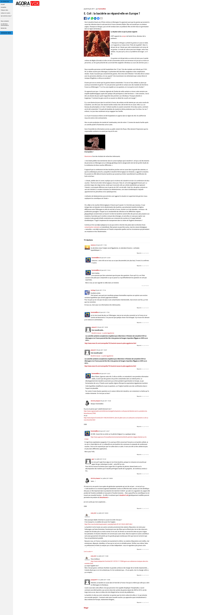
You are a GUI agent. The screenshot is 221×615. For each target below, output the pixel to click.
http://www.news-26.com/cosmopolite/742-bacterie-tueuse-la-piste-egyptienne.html (110, 343)
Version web (6, 33)
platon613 (94, 327)
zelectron (93, 245)
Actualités (3, 7)
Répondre (139, 253)
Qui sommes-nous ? (6, 16)
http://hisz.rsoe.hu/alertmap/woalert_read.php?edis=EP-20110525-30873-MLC (109, 524)
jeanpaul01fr (94, 579)
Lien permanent (145, 253)
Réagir (86, 608)
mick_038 (93, 513)
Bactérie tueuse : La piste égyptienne (103, 333)
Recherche (3, 28)
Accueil (3, 4)
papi (93, 459)
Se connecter (5, 1)
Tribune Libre (4, 10)
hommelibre (102, 9)
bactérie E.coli (124, 495)
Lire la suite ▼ (88, 551)
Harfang (93, 290)
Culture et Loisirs (5, 13)
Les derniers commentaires (5, 24)
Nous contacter (5, 21)
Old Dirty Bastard (95, 401)
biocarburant (104, 497)
